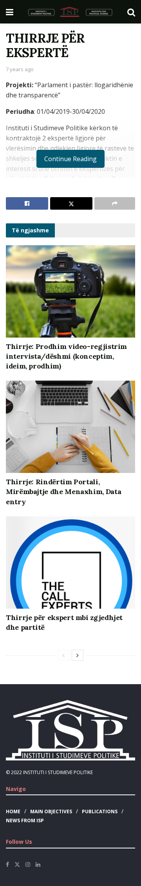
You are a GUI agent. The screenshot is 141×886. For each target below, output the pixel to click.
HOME (13, 811)
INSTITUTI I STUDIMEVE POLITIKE (58, 772)
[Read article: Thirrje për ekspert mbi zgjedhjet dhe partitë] (70, 562)
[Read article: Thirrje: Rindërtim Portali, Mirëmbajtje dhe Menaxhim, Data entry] (70, 427)
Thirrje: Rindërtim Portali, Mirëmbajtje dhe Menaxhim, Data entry (63, 491)
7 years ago (20, 69)
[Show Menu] (9, 11)
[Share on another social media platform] (114, 203)
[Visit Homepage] (70, 11)
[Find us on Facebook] (7, 864)
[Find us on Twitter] (17, 864)
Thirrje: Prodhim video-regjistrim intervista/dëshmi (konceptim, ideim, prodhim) (66, 356)
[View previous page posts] (63, 655)
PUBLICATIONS (100, 811)
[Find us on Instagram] (27, 864)
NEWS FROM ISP (25, 820)
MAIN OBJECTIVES (51, 811)
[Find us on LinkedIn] (38, 864)
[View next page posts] (77, 655)
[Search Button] (131, 11)
